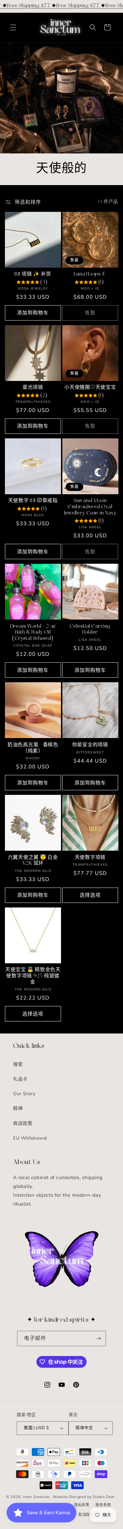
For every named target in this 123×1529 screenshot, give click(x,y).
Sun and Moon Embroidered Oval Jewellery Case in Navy (90, 506)
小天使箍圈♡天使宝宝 (90, 387)
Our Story (24, 1094)
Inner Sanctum (36, 1496)
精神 (18, 1108)
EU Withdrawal (30, 1138)
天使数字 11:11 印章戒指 (33, 500)
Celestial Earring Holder (90, 629)
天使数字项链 (90, 857)
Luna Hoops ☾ (90, 274)
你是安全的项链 (90, 745)
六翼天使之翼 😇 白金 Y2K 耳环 (33, 860)
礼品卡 (20, 1079)
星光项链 (33, 387)
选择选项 (90, 895)
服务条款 (103, 1505)
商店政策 (22, 1123)
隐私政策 (82, 1505)
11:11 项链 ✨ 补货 (32, 274)
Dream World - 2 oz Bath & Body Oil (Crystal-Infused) (33, 632)
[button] (13, 27)
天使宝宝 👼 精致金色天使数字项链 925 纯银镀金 (33, 976)
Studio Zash (103, 1496)
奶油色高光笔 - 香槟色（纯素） (33, 748)
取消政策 (86, 1514)
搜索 (18, 1064)
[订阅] (98, 1338)
